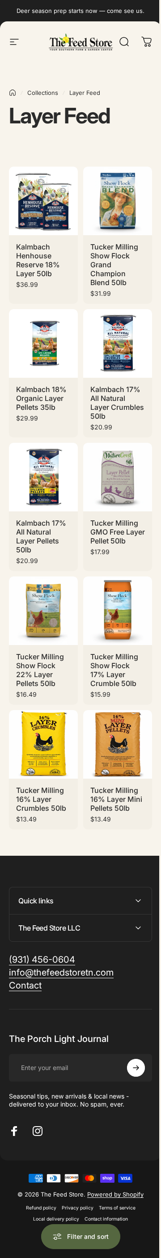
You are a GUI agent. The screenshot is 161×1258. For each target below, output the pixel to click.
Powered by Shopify (112, 1186)
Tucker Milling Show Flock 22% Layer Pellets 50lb (40, 670)
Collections (42, 92)
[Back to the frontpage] (12, 92)
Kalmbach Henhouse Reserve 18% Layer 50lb (38, 260)
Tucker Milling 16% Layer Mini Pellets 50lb (116, 799)
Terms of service (113, 1200)
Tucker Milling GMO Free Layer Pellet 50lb (117, 532)
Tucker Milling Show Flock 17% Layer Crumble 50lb (114, 670)
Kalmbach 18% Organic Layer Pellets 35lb (41, 398)
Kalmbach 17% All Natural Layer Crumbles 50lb (117, 403)
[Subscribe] (129, 1060)
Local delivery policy (53, 1211)
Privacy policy (74, 1200)
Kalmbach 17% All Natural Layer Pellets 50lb (41, 536)
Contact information (103, 1211)
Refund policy (37, 1200)
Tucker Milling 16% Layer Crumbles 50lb (41, 799)
